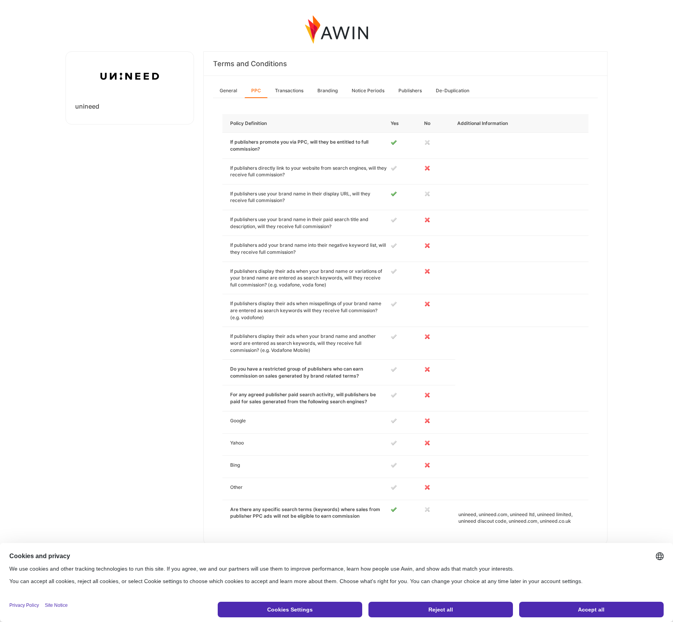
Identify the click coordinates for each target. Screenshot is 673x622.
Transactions (289, 90)
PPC (256, 90)
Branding (327, 90)
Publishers (410, 90)
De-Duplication (452, 90)
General (228, 90)
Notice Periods (368, 90)
